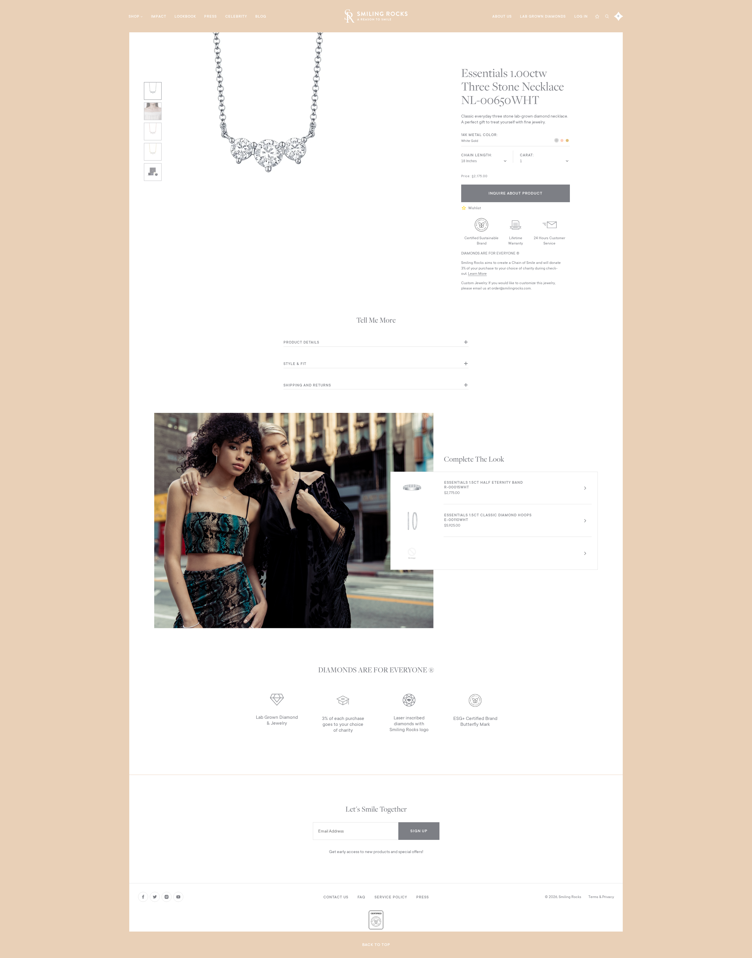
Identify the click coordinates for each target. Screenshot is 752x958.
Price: (466, 176)
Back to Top (376, 944)
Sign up (418, 831)
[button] (464, 208)
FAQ (361, 897)
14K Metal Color (479, 135)
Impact (158, 16)
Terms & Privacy (601, 897)
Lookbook (185, 16)
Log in (581, 16)
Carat (526, 155)
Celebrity (236, 16)
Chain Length (476, 155)
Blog (260, 16)
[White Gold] (556, 141)
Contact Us (335, 897)
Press (210, 16)
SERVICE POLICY (391, 897)
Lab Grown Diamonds (543, 16)
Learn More (477, 274)
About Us (502, 16)
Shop (134, 16)
